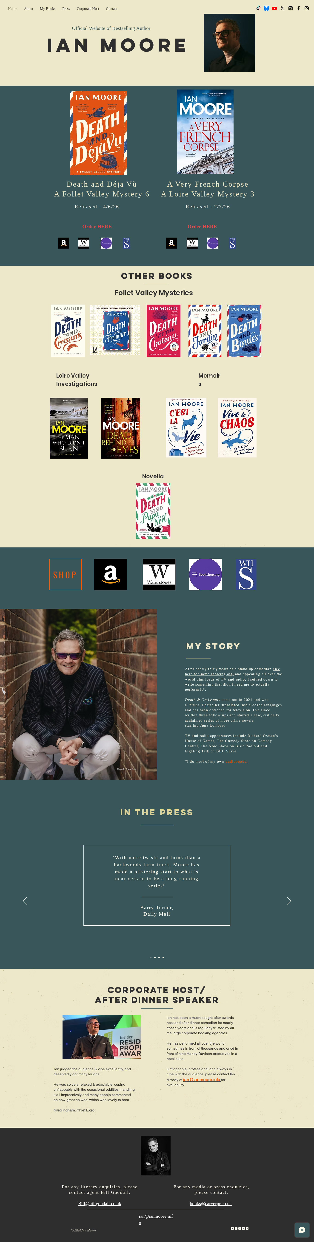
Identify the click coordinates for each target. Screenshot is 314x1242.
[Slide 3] (159, 957)
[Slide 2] (150, 957)
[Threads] (290, 8)
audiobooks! (237, 761)
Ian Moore (118, 45)
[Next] (289, 901)
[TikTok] (258, 8)
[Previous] (25, 901)
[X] (282, 8)
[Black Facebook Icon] (298, 8)
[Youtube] (274, 8)
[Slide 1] (155, 957)
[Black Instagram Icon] (306, 8)
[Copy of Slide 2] (163, 957)
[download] (266, 8)
